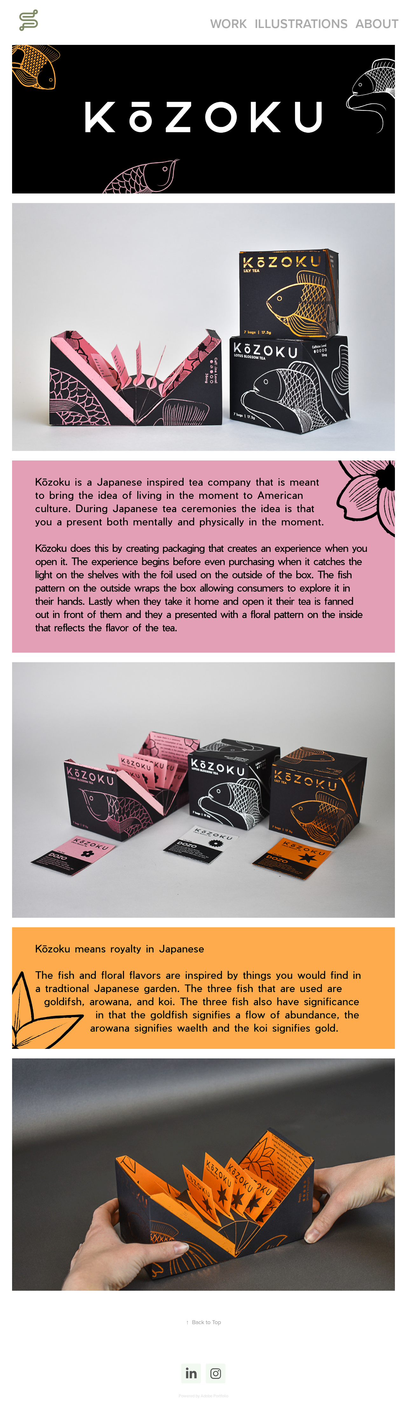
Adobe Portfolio (214, 1396)
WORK (228, 23)
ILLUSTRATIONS (301, 23)
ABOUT (377, 23)
